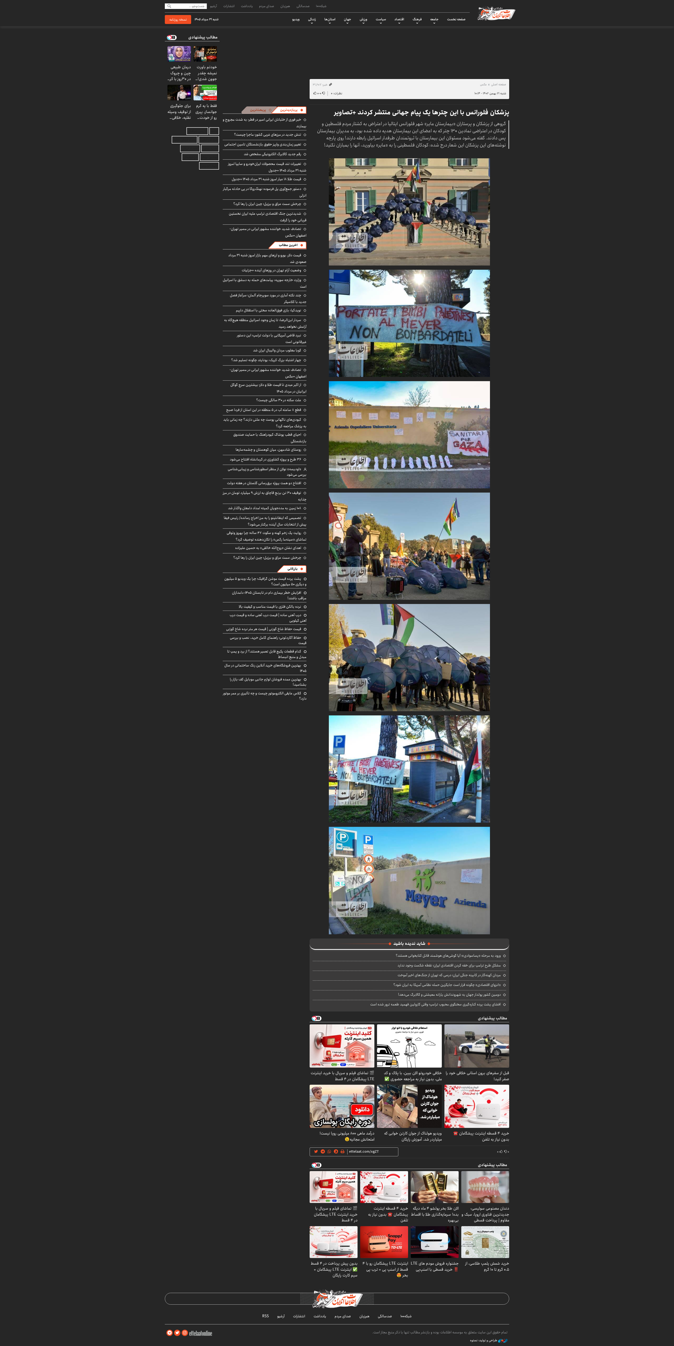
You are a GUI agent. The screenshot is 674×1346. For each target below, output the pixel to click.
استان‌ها (329, 19)
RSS (265, 1316)
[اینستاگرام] (185, 1333)
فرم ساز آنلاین (208, 139)
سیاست (381, 19)
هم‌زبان (285, 6)
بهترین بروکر (209, 157)
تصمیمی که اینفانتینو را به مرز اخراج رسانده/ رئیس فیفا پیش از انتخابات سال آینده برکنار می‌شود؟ (265, 521)
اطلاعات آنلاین (496, 13)
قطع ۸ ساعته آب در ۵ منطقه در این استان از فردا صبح (263, 410)
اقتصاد (399, 19)
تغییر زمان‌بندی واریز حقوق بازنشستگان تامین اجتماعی (262, 144)
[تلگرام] (169, 1333)
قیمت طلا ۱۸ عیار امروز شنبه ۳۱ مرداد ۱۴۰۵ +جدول (266, 179)
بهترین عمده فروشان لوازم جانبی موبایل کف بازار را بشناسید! (268, 681)
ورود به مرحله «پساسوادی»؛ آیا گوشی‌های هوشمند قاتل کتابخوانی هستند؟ (448, 956)
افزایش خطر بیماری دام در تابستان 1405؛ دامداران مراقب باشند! (269, 595)
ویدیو (296, 19)
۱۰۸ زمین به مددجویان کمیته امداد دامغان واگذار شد (264, 508)
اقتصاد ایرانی (190, 148)
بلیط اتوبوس (209, 165)
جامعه (434, 19)
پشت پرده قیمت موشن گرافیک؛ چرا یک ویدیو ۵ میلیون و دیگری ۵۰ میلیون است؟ (265, 581)
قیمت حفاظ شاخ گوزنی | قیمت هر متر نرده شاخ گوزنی (263, 629)
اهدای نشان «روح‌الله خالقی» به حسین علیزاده (268, 548)
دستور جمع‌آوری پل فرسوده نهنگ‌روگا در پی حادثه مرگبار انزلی (264, 192)
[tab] (291, 110)
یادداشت (247, 6)
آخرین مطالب (288, 245)
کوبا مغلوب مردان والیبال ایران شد (277, 350)
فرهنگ (417, 19)
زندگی (312, 19)
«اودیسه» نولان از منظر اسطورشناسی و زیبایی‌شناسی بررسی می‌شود (267, 471)
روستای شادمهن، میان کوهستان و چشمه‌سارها (268, 450)
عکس (483, 84)
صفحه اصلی (498, 84)
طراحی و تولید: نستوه (484, 1340)
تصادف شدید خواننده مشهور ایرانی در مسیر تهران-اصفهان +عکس (268, 232)
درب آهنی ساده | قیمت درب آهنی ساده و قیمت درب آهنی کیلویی (268, 617)
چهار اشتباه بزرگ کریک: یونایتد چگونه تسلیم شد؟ (266, 360)
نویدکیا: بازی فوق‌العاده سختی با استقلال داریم (268, 310)
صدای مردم (266, 6)
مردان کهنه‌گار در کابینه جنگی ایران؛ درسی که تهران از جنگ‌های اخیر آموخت (449, 975)
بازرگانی (293, 568)
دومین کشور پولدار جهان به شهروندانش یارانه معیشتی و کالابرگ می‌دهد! (449, 995)
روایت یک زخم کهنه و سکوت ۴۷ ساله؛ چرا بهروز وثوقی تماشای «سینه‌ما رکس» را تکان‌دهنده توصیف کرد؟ (266, 536)
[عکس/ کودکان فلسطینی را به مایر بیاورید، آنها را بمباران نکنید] (409, 211)
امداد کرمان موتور (185, 139)
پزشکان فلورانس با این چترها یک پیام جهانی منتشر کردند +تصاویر (421, 112)
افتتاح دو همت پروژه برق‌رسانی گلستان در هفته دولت (264, 483)
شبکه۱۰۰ (321, 6)
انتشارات (229, 6)
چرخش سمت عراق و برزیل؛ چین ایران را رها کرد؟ (267, 204)
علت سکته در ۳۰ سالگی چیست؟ (278, 400)
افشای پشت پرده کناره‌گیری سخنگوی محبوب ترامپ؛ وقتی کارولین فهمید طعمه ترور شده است (435, 1004)
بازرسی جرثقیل (197, 131)
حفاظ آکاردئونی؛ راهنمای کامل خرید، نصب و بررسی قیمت (268, 640)
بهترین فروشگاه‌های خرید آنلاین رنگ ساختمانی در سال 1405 (265, 668)
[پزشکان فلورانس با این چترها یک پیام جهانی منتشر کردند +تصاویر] (409, 880)
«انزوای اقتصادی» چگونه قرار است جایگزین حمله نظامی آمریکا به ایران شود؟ (447, 985)
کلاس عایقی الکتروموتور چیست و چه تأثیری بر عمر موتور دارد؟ (264, 695)
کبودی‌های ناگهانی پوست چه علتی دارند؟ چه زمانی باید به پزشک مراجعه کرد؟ (264, 423)
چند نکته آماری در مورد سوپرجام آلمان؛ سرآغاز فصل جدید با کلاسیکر (268, 298)
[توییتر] (177, 1333)
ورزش (363, 19)
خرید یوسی (210, 148)
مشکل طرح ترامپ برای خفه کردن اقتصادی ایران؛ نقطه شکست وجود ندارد (449, 965)
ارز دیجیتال (190, 157)
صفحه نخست (456, 19)
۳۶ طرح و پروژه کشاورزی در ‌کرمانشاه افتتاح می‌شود (265, 459)
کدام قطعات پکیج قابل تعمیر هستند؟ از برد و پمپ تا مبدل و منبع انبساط (266, 654)
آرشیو (213, 6)
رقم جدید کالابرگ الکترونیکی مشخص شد (272, 154)
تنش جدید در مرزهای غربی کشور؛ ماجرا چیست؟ (267, 134)
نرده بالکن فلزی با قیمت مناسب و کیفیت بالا (270, 607)
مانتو (214, 131)
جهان (347, 19)
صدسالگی (303, 6)
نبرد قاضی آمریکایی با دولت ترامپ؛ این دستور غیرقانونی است (271, 338)
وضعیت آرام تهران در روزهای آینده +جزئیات (271, 270)
